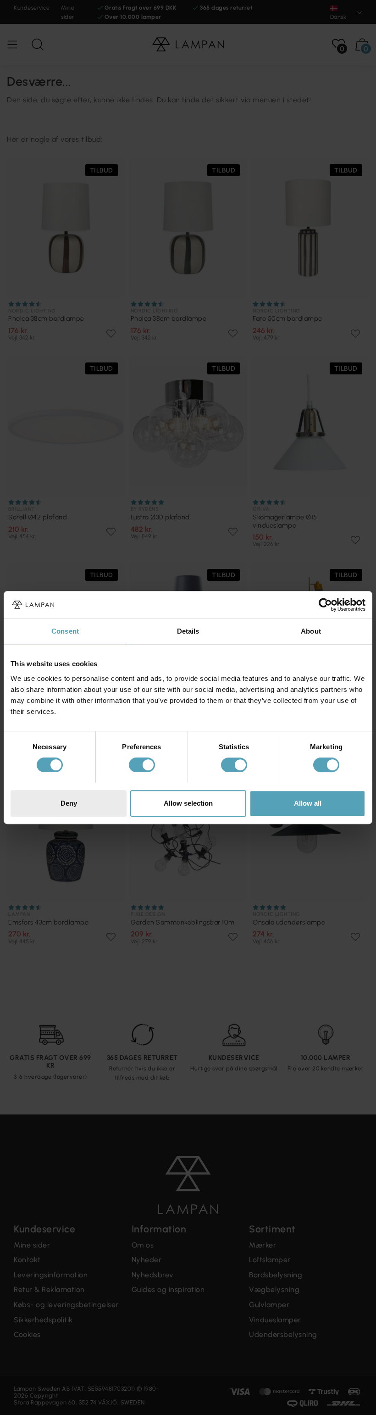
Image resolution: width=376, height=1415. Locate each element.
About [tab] (311, 631)
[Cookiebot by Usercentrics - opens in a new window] (325, 605)
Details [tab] (188, 631)
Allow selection (188, 803)
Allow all (307, 803)
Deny (69, 803)
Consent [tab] (65, 631)
